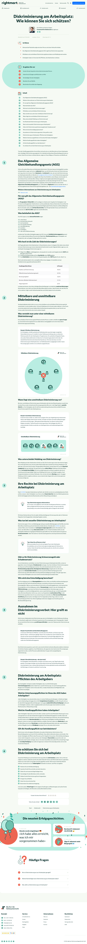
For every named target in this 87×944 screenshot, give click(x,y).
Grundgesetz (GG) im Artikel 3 (45, 175)
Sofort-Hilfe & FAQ (8, 928)
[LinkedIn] (40, 32)
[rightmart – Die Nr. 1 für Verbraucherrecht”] (14, 3)
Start (30, 808)
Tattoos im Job (24, 192)
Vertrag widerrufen (69, 921)
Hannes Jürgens (48, 27)
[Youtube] (13, 941)
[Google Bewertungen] (8, 933)
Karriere (45, 924)
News (23, 927)
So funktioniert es (49, 3)
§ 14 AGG (57, 526)
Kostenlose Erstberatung (78, 3)
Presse (45, 921)
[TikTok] (11, 941)
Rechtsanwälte (63, 3)
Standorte (46, 919)
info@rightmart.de (8, 922)
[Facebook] (4, 941)
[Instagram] (2, 941)
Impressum (67, 916)
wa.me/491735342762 (9, 925)
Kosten (56, 3)
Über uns (46, 916)
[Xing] (38, 32)
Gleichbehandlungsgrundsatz (58, 186)
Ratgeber (24, 924)
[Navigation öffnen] (70, 3)
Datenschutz (67, 919)
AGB (66, 924)
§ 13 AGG (23, 492)
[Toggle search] (68, 3)
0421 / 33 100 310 (8, 920)
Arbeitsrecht (37, 808)
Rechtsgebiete (25, 921)
